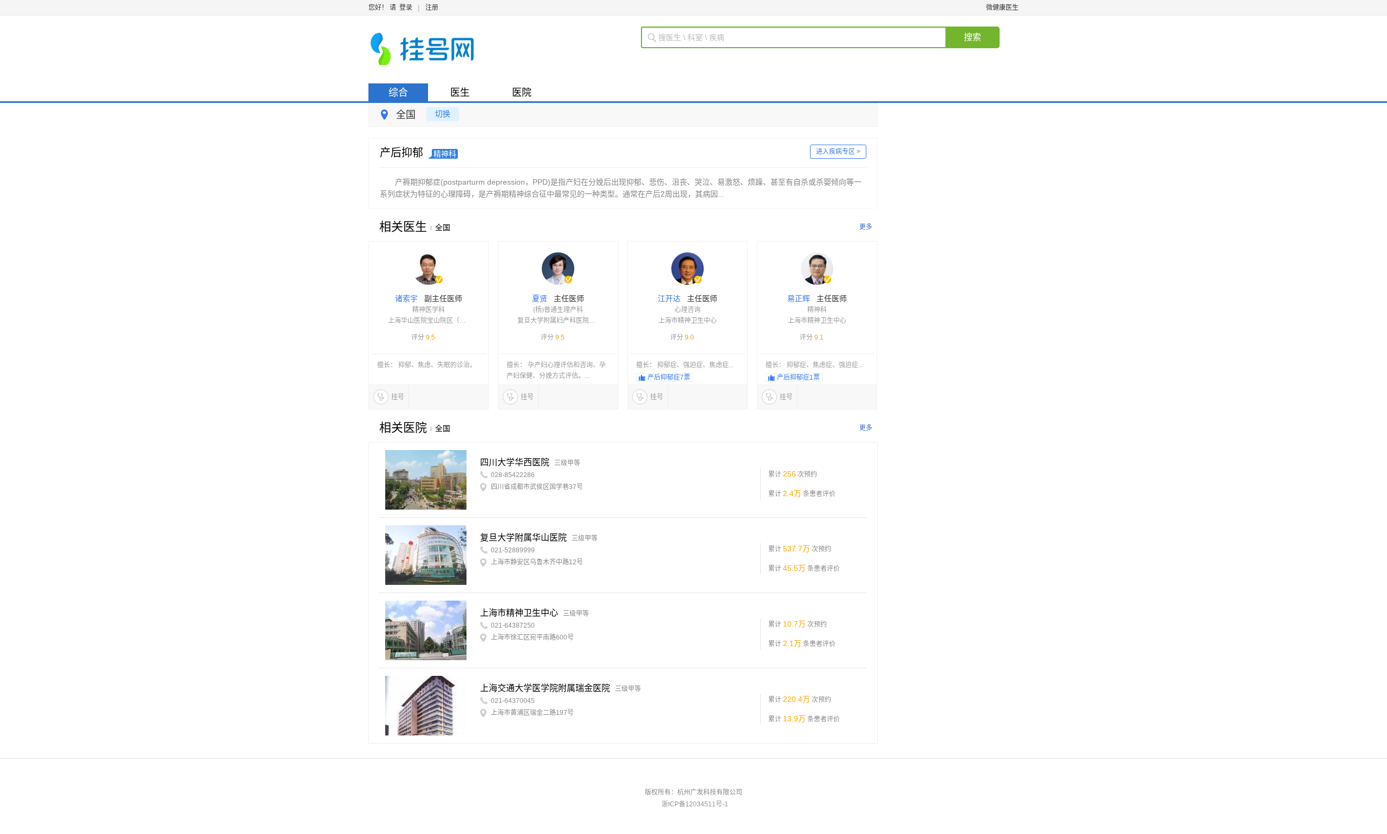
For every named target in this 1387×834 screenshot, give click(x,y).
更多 (865, 227)
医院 (522, 92)
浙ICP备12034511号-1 (695, 804)
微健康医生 (1002, 7)
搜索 (972, 37)
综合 (398, 92)
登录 (405, 7)
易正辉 (817, 311)
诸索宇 (428, 311)
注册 (431, 7)
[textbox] (801, 37)
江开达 (687, 311)
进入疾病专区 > (838, 151)
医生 (460, 92)
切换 (442, 113)
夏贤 (558, 311)
